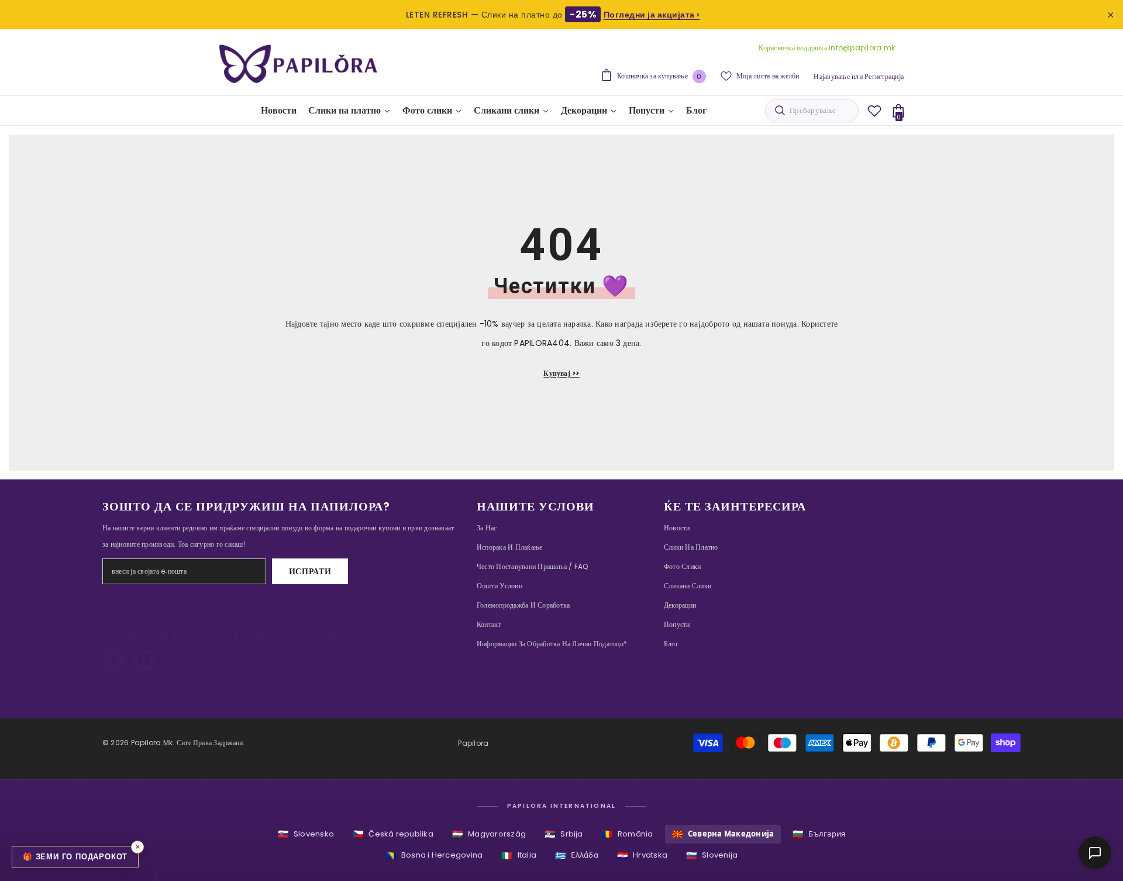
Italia (518, 855)
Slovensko (306, 834)
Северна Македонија (723, 834)
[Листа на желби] (874, 110)
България (819, 834)
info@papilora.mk (862, 48)
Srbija (564, 834)
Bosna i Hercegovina (434, 855)
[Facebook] (113, 660)
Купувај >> (561, 373)
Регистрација (884, 76)
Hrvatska (642, 855)
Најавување (831, 76)
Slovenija (712, 855)
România (627, 834)
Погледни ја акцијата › (652, 14)
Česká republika (393, 834)
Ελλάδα (576, 855)
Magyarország (489, 834)
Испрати (310, 571)
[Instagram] (144, 660)
